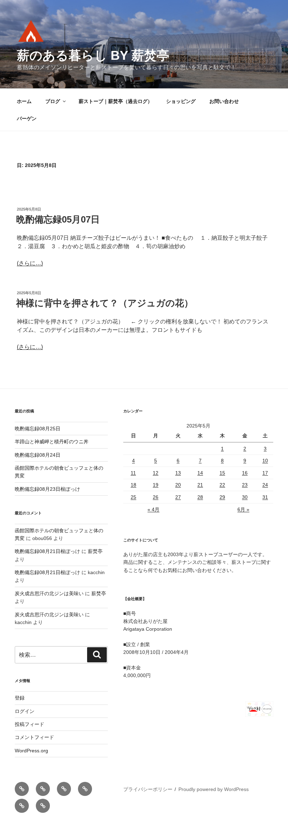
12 (155, 473)
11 (133, 473)
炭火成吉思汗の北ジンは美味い (49, 593)
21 (200, 485)
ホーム (24, 101)
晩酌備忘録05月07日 (58, 219)
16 (245, 473)
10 (265, 460)
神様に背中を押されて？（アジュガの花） (104, 303)
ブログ (52, 101)
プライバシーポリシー (147, 789)
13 (178, 473)
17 (265, 473)
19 (155, 485)
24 (265, 485)
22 (222, 485)
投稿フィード (29, 724)
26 (155, 497)
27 (178, 497)
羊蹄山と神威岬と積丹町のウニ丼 (52, 441)
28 (200, 497)
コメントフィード (34, 737)
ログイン (24, 711)
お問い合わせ (224, 101)
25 (133, 497)
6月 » (243, 509)
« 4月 (153, 509)
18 (133, 485)
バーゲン (27, 118)
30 (245, 497)
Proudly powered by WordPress (213, 789)
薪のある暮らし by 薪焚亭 (93, 55)
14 (200, 473)
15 (222, 473)
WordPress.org (31, 750)
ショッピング (181, 101)
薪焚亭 (95, 551)
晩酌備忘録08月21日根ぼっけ (47, 551)
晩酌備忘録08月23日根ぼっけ (47, 489)
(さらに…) (30, 263)
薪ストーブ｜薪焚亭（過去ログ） (115, 101)
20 (178, 485)
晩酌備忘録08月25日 (37, 428)
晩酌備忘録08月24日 (37, 455)
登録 (20, 698)
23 (245, 485)
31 (265, 497)
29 (222, 497)
